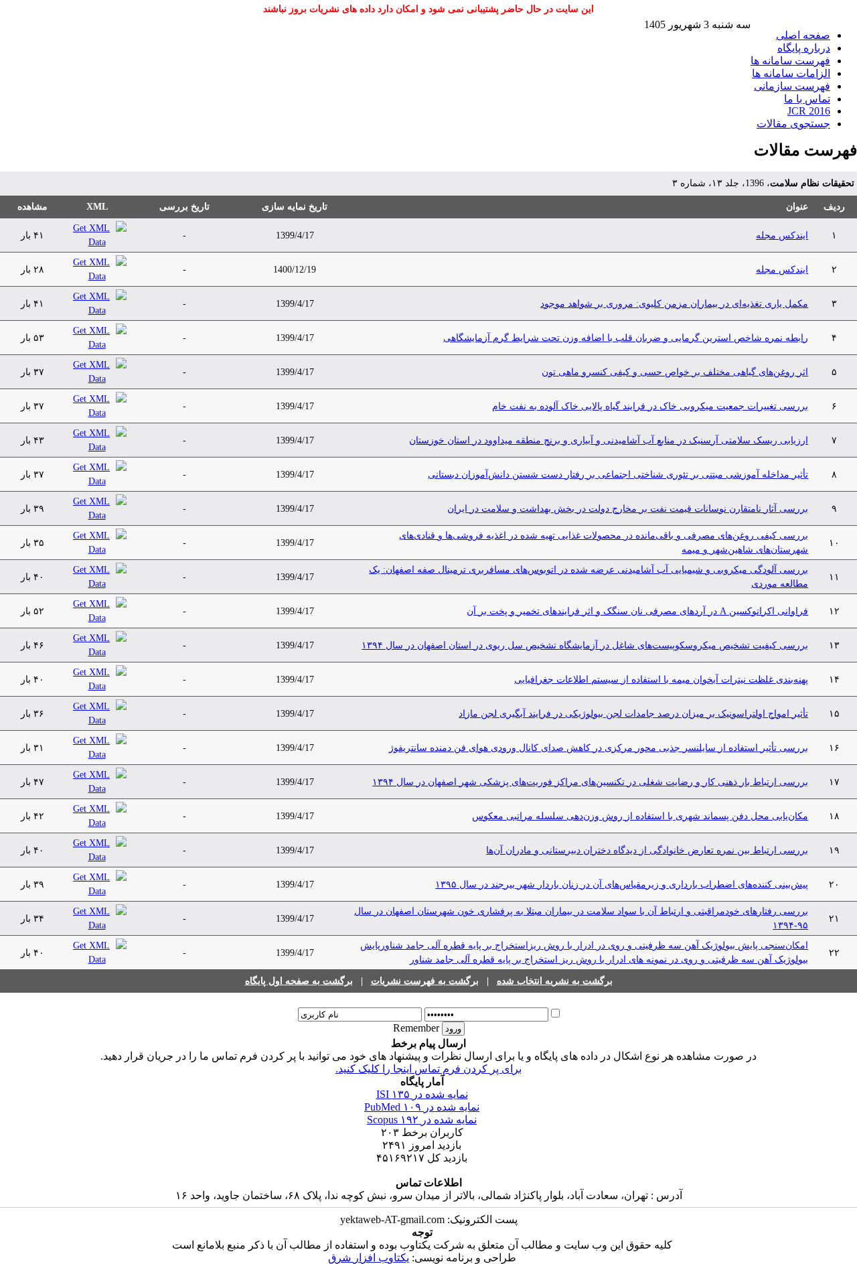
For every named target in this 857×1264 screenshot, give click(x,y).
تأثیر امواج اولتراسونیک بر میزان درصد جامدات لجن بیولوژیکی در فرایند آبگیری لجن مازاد (633, 714)
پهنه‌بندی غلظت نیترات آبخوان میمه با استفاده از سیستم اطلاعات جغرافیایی (661, 680)
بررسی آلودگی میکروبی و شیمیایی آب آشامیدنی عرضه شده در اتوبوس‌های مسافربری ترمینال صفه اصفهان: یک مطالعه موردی (588, 577)
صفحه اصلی (803, 35)
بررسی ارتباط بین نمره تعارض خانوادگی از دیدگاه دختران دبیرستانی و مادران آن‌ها (647, 850)
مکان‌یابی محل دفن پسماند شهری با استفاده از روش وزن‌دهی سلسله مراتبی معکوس (640, 816)
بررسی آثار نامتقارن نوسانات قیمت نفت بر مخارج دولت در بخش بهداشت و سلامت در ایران (627, 509)
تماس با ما (807, 98)
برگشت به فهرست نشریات (425, 981)
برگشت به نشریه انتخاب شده (555, 981)
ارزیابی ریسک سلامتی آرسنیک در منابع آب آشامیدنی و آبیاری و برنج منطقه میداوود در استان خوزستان (608, 440)
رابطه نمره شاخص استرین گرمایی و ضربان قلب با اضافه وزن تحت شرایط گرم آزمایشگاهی (625, 338)
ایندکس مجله (782, 235)
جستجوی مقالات (793, 123)
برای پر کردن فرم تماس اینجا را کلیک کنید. (428, 1068)
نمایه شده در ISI (422, 1094)
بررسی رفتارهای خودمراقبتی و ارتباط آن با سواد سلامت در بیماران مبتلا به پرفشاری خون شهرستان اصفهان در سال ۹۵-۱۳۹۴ (581, 918)
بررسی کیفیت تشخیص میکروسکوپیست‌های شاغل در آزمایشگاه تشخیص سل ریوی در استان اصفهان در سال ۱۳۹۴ (585, 645)
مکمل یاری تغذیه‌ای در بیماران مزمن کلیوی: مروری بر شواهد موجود (674, 304)
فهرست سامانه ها (790, 60)
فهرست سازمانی (792, 86)
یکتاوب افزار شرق (368, 1257)
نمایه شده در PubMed (421, 1107)
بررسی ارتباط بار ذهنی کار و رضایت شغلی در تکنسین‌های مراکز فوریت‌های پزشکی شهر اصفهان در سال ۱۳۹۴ (590, 782)
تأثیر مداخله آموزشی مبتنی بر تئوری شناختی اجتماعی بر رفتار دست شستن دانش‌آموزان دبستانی (618, 475)
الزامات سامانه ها (791, 73)
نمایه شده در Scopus (422, 1119)
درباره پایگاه (803, 48)
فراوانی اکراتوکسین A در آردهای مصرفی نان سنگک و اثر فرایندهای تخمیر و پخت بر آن (637, 611)
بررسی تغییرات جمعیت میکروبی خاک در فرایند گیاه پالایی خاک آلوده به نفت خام (650, 406)
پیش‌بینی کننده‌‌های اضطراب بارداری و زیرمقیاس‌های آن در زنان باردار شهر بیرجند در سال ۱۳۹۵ (621, 885)
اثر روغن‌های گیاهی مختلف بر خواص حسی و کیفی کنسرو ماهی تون (675, 372)
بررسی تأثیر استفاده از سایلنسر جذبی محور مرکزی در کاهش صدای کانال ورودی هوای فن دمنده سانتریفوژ (598, 748)
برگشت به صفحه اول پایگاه (299, 981)
